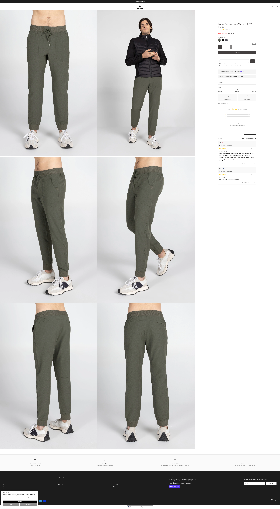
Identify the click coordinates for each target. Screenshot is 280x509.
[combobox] (133, 506)
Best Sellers (6, 480)
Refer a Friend (61, 484)
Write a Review (251, 133)
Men (4, 486)
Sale (4, 488)
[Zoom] (93, 152)
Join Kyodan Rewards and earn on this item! (231, 76)
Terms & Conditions (117, 482)
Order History (61, 480)
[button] (224, 30)
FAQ (113, 477)
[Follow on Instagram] (272, 500)
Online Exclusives (7, 477)
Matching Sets (7, 482)
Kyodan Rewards (61, 482)
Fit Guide (254, 44)
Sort (243, 138)
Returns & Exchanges (117, 480)
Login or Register (62, 477)
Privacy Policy (116, 484)
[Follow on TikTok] (275, 500)
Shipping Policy (116, 478)
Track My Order (61, 478)
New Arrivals (6, 478)
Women (5, 484)
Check (252, 61)
